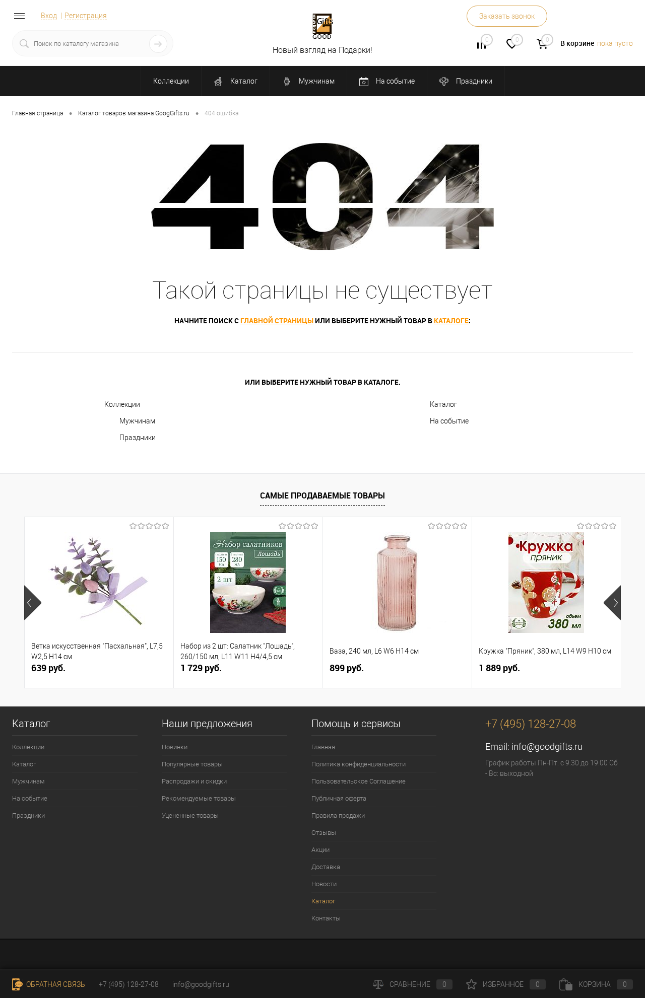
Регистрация (85, 16)
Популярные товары (192, 764)
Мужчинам (316, 81)
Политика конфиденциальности (358, 764)
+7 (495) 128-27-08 (129, 984)
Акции (320, 849)
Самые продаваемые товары (322, 495)
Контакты (326, 918)
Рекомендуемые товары (199, 798)
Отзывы (323, 832)
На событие (394, 81)
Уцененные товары (190, 815)
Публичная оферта (338, 798)
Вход (49, 16)
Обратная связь (55, 984)
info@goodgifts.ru (547, 746)
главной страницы (276, 320)
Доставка (325, 867)
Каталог (243, 81)
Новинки (174, 747)
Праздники (473, 81)
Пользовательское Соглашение (358, 781)
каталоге (451, 320)
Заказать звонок (507, 16)
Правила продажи (338, 815)
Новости (324, 884)
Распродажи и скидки (194, 781)
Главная (323, 747)
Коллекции (171, 81)
